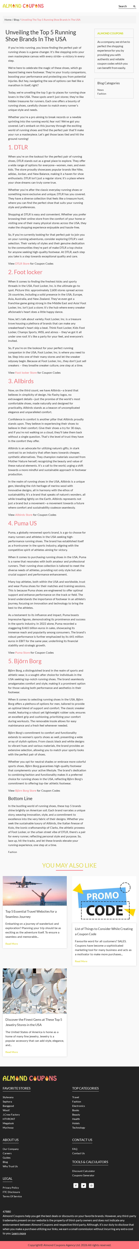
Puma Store (22, 652)
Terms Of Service (12, 1196)
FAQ (74, 1148)
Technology (78, 1127)
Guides (6, 1157)
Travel (75, 1097)
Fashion (12, 851)
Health (76, 1118)
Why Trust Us (10, 1166)
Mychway (8, 1127)
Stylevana (8, 1097)
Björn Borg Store (25, 790)
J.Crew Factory (11, 1114)
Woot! (6, 1110)
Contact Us (78, 1153)
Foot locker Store (26, 372)
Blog (5, 1161)
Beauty (76, 1114)
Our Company (11, 1148)
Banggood (8, 1105)
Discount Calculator (83, 1170)
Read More (11, 943)
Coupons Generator (83, 1175)
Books (75, 1110)
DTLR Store (22, 263)
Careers (7, 1153)
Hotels (76, 1123)
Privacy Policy (11, 1187)
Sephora (7, 1101)
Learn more (19, 1233)
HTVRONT (9, 1118)
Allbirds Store (23, 514)
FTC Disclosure (11, 1191)
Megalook (8, 1123)
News (100, 89)
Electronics (78, 1105)
